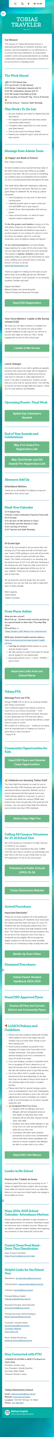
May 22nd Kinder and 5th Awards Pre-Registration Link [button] (27, 461)
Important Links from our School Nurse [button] (27, 673)
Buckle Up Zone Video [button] (27, 953)
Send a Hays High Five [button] (27, 818)
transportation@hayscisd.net (30, 1284)
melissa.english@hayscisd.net (17, 1299)
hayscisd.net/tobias (21, 1397)
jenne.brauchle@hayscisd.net (17, 1308)
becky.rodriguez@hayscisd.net (18, 1317)
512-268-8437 (18, 1403)
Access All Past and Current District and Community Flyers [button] (27, 1008)
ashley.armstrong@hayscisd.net (18, 1340)
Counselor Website (13, 1328)
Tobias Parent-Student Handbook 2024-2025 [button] (27, 979)
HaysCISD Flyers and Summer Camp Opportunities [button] (27, 762)
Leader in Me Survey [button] (27, 348)
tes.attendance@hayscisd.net (28, 1278)
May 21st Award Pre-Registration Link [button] (27, 447)
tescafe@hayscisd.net (23, 1290)
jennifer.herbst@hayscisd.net (17, 1326)
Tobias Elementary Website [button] (27, 890)
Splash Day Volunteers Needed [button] (27, 415)
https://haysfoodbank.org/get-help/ (20, 1256)
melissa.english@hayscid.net (23, 1394)
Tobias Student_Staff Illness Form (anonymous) (26, 631)
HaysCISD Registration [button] (27, 302)
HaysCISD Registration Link (16, 266)
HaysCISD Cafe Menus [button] (27, 1154)
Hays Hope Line (11, 1332)
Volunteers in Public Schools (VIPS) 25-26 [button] (27, 870)
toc (3, 13)
